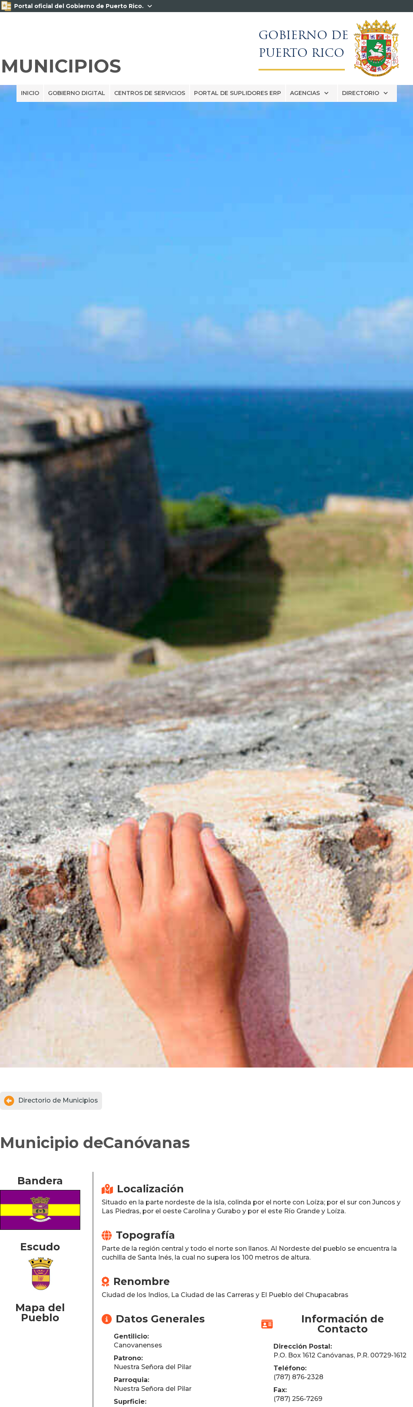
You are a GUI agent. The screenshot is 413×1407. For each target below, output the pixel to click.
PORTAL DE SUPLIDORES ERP (237, 93)
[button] (312, 93)
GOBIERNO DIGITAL (76, 93)
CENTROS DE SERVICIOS (149, 93)
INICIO (30, 93)
